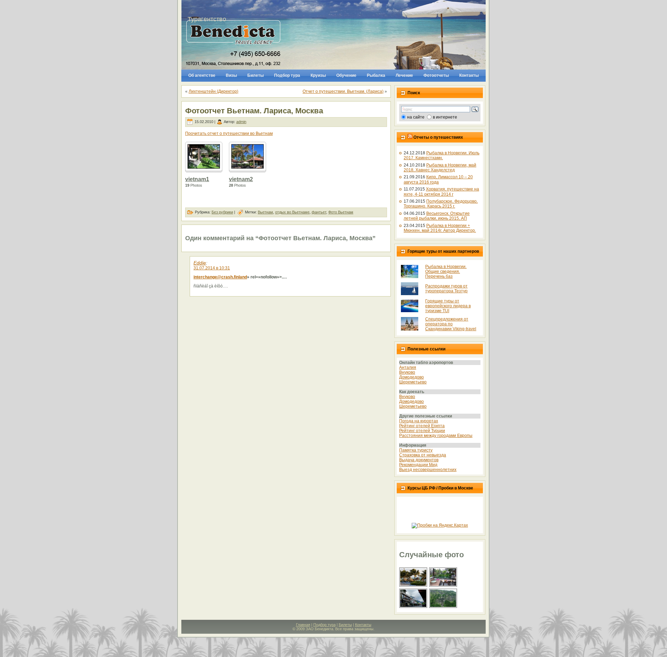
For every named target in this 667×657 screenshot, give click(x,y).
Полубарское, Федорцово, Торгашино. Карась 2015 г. (441, 204)
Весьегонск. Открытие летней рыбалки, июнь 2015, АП (437, 216)
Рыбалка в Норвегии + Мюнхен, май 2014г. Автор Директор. (440, 228)
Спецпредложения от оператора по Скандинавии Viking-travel (450, 324)
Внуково (407, 372)
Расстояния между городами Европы (435, 435)
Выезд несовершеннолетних (427, 469)
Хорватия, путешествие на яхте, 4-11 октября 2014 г (441, 191)
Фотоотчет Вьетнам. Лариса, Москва (254, 110)
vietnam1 (197, 179)
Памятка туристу (416, 450)
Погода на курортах (418, 421)
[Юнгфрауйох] (443, 607)
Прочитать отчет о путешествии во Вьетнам (229, 133)
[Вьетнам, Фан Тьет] (443, 586)
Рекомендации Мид (418, 464)
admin (241, 122)
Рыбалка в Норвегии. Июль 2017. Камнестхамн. (441, 155)
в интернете (445, 117)
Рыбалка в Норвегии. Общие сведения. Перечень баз (446, 271)
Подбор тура (324, 625)
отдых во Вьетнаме (292, 212)
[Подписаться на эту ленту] (409, 137)
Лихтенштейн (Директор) (213, 91)
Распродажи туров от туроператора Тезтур (446, 288)
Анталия (407, 367)
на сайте (416, 117)
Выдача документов (418, 459)
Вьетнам (265, 212)
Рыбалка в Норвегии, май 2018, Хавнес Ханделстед (440, 167)
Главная (303, 625)
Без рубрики (222, 212)
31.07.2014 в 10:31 (211, 268)
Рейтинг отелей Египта (422, 425)
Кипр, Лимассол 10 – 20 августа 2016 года (438, 179)
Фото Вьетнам (340, 212)
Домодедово (411, 377)
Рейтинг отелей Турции (422, 430)
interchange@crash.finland (220, 277)
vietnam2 (241, 179)
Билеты (345, 625)
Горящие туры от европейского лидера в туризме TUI (448, 306)
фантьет (319, 212)
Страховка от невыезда (422, 455)
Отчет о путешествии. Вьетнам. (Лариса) (343, 91)
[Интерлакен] (413, 607)
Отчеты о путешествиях (438, 137)
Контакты (363, 625)
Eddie (199, 263)
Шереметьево (413, 382)
